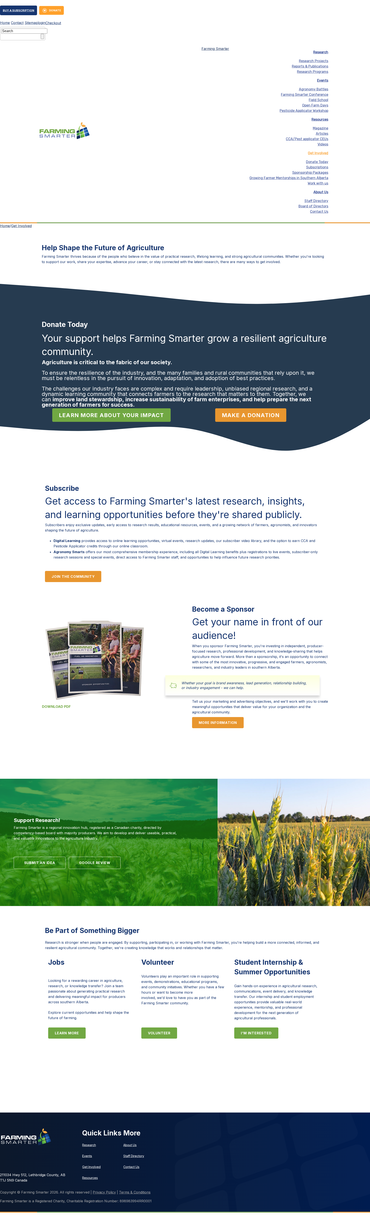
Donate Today (317, 162)
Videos (323, 144)
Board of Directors (313, 206)
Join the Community (73, 576)
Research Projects (313, 61)
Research (320, 52)
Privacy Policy (104, 1192)
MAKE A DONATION (251, 415)
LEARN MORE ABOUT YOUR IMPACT (111, 415)
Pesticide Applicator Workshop (304, 111)
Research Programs (312, 72)
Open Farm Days (315, 105)
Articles (322, 134)
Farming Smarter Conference (304, 95)
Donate (55, 10)
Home (5, 23)
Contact (17, 23)
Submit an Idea (39, 863)
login (41, 23)
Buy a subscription (18, 10)
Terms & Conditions (135, 1192)
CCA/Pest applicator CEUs (307, 139)
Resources (320, 119)
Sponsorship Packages (310, 173)
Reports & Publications (310, 66)
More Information (218, 722)
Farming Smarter (215, 48)
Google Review (94, 863)
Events (322, 80)
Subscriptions (317, 167)
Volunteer (159, 1033)
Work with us (318, 183)
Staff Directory (316, 201)
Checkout (53, 23)
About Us (320, 192)
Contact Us (319, 212)
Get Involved (21, 226)
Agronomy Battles (313, 89)
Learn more (67, 1033)
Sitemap (31, 23)
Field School (318, 100)
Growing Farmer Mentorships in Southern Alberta (288, 178)
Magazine (320, 128)
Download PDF (57, 706)
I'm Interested (256, 1033)
